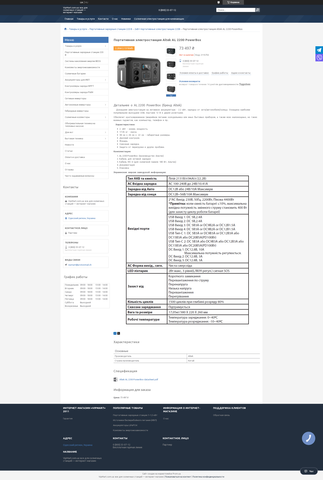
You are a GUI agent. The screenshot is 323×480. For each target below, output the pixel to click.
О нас (115, 18)
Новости (69, 144)
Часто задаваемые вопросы (79, 176)
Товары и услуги (86, 18)
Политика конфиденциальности (208, 477)
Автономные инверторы (78, 104)
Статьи (69, 151)
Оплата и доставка (75, 157)
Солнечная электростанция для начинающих (159, 18)
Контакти (103, 18)
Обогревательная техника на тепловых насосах (80, 124)
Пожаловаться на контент (178, 477)
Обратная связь (221, 415)
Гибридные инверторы (77, 111)
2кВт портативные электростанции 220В (157, 29)
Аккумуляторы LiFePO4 (125, 425)
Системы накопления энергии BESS (83, 61)
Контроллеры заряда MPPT (79, 86)
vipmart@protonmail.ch (80, 265)
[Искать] (257, 10)
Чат (311, 471)
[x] (118, 334)
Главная (69, 18)
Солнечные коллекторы (77, 117)
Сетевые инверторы (75, 98)
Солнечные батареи (75, 73)
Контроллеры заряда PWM (79, 92)
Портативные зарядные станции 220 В (110, 29)
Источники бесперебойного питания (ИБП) (135, 420)
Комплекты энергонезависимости (82, 67)
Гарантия (68, 418)
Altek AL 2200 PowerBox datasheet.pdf (138, 379)
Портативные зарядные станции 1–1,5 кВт (135, 415)
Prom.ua (177, 474)
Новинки (126, 18)
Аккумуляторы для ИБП (77, 80)
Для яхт (69, 132)
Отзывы (69, 169)
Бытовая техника (74, 138)
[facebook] (115, 334)
